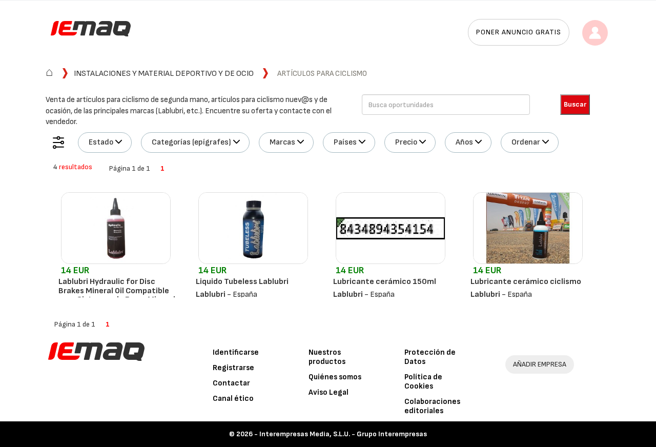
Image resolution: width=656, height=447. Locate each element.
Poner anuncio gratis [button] (518, 32)
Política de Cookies (423, 381)
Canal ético (233, 398)
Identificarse (236, 352)
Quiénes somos (335, 377)
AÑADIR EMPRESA (539, 364)
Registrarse (233, 368)
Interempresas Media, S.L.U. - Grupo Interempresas (343, 434)
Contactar (231, 383)
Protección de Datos (430, 357)
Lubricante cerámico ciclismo (525, 282)
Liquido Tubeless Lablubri (242, 282)
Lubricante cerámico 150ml (384, 282)
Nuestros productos (327, 357)
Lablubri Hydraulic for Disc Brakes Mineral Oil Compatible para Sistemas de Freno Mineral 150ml (116, 295)
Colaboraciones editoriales (432, 406)
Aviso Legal (328, 392)
